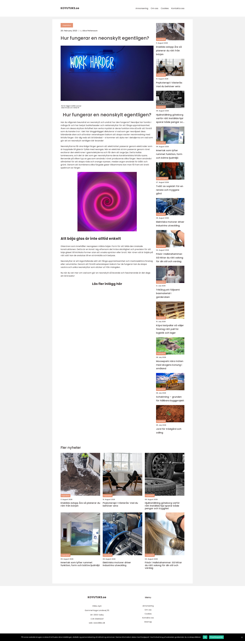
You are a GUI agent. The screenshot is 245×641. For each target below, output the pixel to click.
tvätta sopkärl (162, 178)
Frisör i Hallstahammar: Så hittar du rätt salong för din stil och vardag (169, 257)
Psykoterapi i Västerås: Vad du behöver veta (169, 84)
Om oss (154, 8)
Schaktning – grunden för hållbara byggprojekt (170, 398)
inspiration (67, 25)
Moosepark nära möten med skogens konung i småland (169, 365)
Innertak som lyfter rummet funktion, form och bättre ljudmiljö (169, 154)
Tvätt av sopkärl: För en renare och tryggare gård (169, 190)
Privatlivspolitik (216, 637)
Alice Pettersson (89, 31)
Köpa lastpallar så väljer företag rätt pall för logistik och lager (170, 329)
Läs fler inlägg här (107, 284)
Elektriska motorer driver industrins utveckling (170, 223)
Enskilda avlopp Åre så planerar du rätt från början (169, 50)
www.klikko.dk (99, 623)
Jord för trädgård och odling (168, 430)
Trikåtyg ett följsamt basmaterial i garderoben (168, 293)
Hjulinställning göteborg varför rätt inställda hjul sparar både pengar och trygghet (170, 118)
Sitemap (148, 622)
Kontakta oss (177, 8)
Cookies (165, 8)
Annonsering (142, 8)
